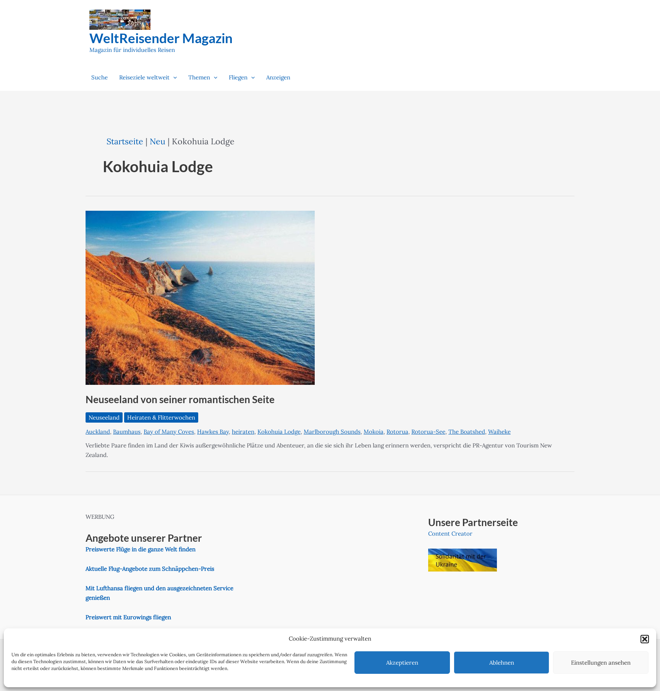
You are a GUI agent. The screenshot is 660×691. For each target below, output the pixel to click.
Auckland (98, 431)
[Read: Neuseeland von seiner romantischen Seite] (200, 296)
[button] (645, 639)
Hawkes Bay (213, 431)
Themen (199, 77)
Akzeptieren (402, 662)
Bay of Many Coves (169, 431)
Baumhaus (127, 431)
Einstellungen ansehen (601, 662)
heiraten (243, 431)
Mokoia (373, 431)
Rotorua (397, 431)
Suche (99, 77)
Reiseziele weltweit (144, 77)
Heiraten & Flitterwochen (161, 417)
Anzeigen (278, 77)
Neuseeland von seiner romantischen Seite (180, 399)
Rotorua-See (428, 431)
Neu (157, 141)
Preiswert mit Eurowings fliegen (128, 617)
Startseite (125, 141)
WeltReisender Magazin (161, 38)
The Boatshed (466, 431)
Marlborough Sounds (332, 431)
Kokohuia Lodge (279, 431)
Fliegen (238, 77)
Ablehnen (501, 662)
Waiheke (499, 431)
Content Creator (450, 533)
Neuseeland (104, 417)
